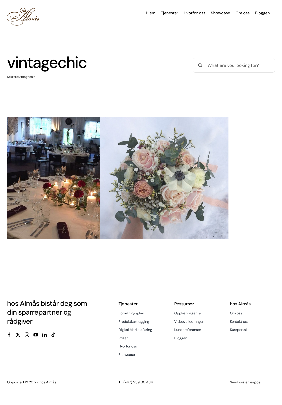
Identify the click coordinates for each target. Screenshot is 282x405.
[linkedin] (44, 335)
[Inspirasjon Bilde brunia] (164, 181)
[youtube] (35, 335)
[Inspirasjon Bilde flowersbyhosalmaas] (71, 181)
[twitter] (18, 335)
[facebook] (9, 335)
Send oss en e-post (246, 382)
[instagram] (27, 335)
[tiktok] (53, 335)
